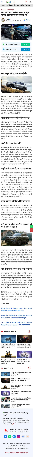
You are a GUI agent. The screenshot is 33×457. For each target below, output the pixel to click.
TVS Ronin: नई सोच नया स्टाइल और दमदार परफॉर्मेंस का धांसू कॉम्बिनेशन (8, 345)
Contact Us (12, 443)
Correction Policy (20, 446)
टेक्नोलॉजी (27, 5)
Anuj (7, 19)
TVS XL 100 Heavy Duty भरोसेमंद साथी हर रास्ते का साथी (23, 361)
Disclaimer (19, 443)
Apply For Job (11, 446)
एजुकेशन (3, 5)
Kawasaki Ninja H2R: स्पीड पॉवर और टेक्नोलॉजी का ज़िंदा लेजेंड (20, 405)
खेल (15, 5)
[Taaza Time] (3, 2)
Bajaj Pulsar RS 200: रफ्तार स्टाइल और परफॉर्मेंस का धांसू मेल (8, 361)
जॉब (18, 5)
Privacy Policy (26, 443)
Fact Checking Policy (22, 448)
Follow (28, 20)
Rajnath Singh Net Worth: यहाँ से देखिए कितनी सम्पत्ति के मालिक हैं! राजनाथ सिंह (21, 398)
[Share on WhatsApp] (31, 226)
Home (3, 10)
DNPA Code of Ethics (10, 448)
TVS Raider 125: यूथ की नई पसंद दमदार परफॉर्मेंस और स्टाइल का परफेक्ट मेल (24, 345)
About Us (5, 443)
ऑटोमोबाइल (10, 5)
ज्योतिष (22, 5)
